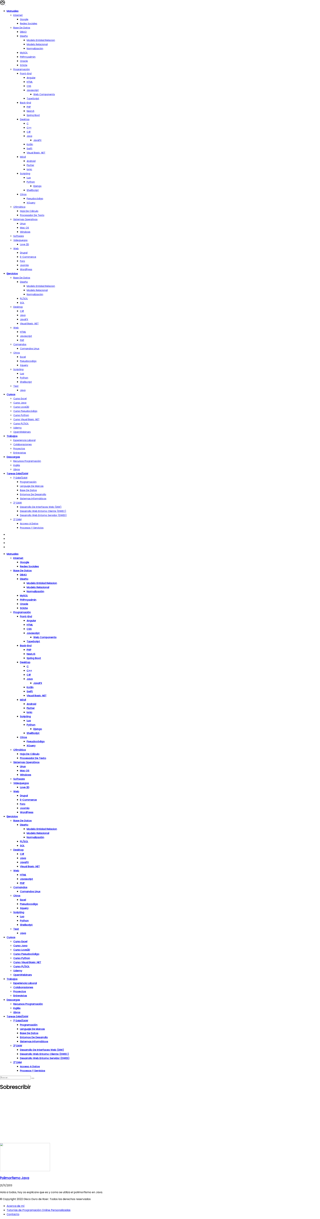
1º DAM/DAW (20, 477)
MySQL (24, 52)
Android (31, 161)
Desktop (25, 119)
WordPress (26, 269)
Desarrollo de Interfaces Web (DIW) (41, 507)
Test (15, 386)
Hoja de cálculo (29, 211)
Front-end (26, 73)
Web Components (44, 94)
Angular (31, 77)
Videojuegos (20, 240)
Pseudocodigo (28, 361)
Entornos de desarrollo (33, 494)
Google (24, 19)
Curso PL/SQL (21, 423)
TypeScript (33, 98)
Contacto (13, 1214)
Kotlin (30, 144)
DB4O (23, 32)
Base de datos (21, 27)
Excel (23, 357)
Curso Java (19, 402)
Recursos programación (27, 461)
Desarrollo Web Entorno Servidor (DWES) (43, 515)
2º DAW (17, 502)
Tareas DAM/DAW (17, 473)
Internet (18, 15)
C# (29, 132)
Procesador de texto (32, 215)
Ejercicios (12, 273)
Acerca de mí (15, 1206)
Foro (22, 261)
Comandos (19, 344)
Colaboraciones (22, 444)
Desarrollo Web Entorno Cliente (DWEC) (43, 511)
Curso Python (21, 415)
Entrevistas (19, 452)
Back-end (25, 102)
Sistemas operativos (25, 219)
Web (16, 248)
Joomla (24, 265)
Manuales (12, 11)
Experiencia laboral (24, 440)
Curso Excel (20, 398)
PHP (29, 107)
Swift (29, 148)
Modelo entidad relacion (41, 40)
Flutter (30, 165)
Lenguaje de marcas (32, 486)
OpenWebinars (22, 432)
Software (18, 236)
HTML (30, 82)
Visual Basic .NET (36, 152)
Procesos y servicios (32, 527)
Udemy (17, 427)
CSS (29, 86)
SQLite (23, 65)
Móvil (23, 157)
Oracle (24, 61)
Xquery (24, 365)
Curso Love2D (21, 407)
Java (29, 136)
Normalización (35, 48)
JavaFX (37, 140)
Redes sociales (28, 23)
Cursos (11, 394)
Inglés (16, 465)
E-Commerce (28, 257)
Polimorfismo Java (14, 1178)
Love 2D (24, 244)
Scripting (25, 173)
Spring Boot (33, 115)
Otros (23, 194)
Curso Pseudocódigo (25, 411)
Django (37, 186)
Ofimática (19, 207)
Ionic (29, 169)
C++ (29, 127)
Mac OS (24, 227)
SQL (22, 302)
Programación (21, 69)
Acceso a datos (29, 523)
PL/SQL (24, 298)
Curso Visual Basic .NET (26, 419)
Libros (16, 469)
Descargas (13, 457)
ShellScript (33, 190)
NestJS (30, 111)
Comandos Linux (29, 348)
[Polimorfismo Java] (25, 1170)
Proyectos (19, 448)
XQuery (31, 202)
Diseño (24, 36)
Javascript (33, 90)
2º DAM (17, 519)
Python (31, 182)
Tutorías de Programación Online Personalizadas (38, 1210)
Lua (29, 177)
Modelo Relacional (37, 44)
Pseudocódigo (35, 198)
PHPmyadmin (28, 57)
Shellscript (26, 382)
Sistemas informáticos (33, 498)
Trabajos (12, 436)
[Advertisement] (160, 1118)
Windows (25, 232)
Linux (23, 223)
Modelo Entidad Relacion (41, 286)
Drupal (24, 252)
